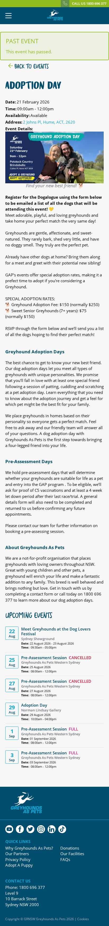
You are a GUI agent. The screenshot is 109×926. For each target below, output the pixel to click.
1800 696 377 (32, 887)
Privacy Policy (17, 859)
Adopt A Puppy (19, 865)
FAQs (65, 859)
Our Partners (17, 853)
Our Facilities (72, 853)
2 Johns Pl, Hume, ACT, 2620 (49, 122)
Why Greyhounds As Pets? (29, 848)
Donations (69, 848)
